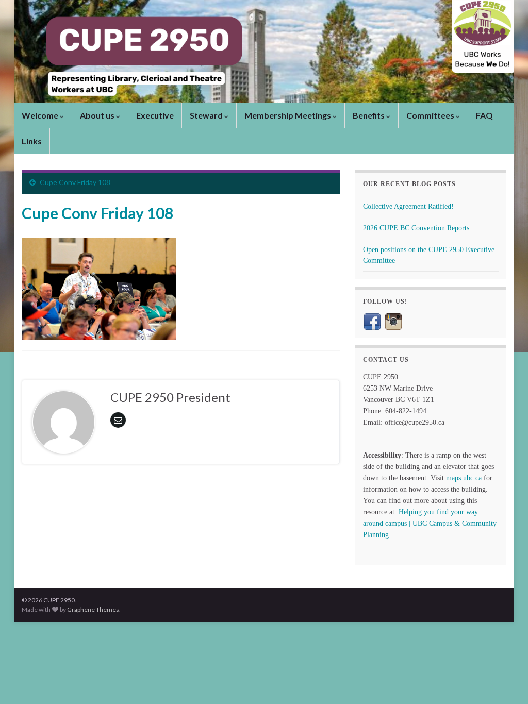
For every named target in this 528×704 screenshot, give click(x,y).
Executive (155, 115)
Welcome (41, 115)
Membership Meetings (288, 115)
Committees (431, 115)
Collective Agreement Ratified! (408, 206)
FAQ (484, 115)
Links (32, 141)
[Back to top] (505, 681)
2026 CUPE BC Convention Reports (416, 228)
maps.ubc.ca (464, 478)
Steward (207, 115)
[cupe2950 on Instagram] (393, 321)
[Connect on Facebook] (372, 321)
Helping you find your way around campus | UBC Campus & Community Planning (430, 523)
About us (98, 115)
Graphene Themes (93, 609)
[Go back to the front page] (264, 51)
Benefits (369, 115)
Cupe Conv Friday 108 (75, 182)
